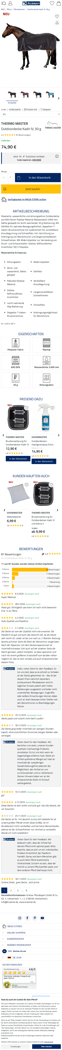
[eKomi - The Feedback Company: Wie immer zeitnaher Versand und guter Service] (19, 978)
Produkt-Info (32, 109)
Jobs (14, 951)
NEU (3, 9)
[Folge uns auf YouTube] (42, 918)
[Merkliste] (52, 3)
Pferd (9, 9)
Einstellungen (15, 1046)
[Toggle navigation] (3, 3)
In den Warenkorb (18, 458)
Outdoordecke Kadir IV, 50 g (38, 9)
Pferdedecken (19, 9)
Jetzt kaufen (33, 189)
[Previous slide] (3, 98)
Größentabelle (15, 109)
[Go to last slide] (3, 435)
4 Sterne (5, 573)
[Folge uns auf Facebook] (27, 918)
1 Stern (6, 585)
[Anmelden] (10, 3)
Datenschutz (48, 1041)
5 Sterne (5, 569)
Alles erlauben (46, 1046)
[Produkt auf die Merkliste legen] (57, 16)
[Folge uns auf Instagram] (20, 918)
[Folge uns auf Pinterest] (35, 918)
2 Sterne (5, 581)
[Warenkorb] (59, 3)
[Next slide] (58, 98)
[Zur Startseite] (31, 3)
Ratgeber (47, 109)
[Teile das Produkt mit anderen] (57, 22)
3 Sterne (5, 577)
